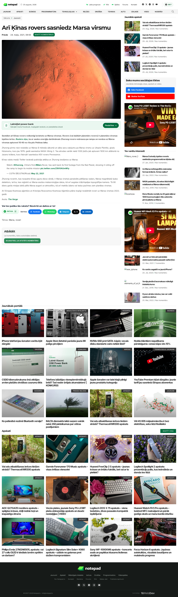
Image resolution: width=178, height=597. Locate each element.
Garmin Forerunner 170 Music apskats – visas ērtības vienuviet (67, 468)
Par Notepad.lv (59, 579)
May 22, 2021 (37, 173)
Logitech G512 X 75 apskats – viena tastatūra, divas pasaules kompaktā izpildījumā (109, 511)
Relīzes (86, 12)
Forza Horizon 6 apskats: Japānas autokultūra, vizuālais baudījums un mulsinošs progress (152, 552)
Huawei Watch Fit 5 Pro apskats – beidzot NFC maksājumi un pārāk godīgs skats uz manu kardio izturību (153, 511)
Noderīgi (159, 12)
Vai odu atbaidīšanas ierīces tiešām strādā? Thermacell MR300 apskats (109, 422)
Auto (123, 12)
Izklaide (134, 12)
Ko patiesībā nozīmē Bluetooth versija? (22, 421)
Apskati (19, 12)
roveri (18, 220)
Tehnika (111, 12)
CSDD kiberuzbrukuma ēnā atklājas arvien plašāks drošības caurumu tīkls (22, 381)
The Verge (13, 199)
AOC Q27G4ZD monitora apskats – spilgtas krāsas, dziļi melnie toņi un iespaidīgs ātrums (20, 511)
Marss (11, 220)
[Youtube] (157, 4)
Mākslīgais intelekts (75, 575)
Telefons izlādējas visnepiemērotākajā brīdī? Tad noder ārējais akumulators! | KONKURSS (66, 382)
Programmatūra (49, 12)
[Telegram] (150, 4)
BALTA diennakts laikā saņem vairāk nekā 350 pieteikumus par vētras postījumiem (65, 424)
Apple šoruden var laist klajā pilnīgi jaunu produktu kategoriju (108, 381)
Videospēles (123, 575)
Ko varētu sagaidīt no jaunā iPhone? (157, 269)
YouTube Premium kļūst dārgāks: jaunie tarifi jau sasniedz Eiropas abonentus (155, 381)
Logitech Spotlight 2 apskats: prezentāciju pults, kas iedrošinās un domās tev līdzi (157, 66)
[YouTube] (99, 585)
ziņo (22, 139)
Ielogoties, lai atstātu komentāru (22, 241)
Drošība (98, 12)
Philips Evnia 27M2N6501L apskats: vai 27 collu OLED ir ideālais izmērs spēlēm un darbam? (22, 552)
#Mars (38, 165)
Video (146, 12)
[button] (173, 12)
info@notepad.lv (47, 593)
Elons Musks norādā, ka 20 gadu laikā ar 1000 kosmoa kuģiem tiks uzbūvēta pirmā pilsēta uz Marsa (158, 197)
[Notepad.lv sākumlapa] (89, 568)
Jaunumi (7, 12)
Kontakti (71, 579)
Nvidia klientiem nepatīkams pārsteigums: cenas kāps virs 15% (152, 342)
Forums (88, 579)
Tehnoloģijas (68, 12)
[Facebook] (143, 4)
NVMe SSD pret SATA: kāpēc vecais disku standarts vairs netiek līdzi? (109, 342)
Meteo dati (103, 579)
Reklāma (80, 579)
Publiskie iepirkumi (117, 579)
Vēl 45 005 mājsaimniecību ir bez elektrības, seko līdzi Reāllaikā (151, 422)
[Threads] (153, 4)
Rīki (95, 579)
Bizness (32, 12)
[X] (84, 585)
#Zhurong (18, 165)
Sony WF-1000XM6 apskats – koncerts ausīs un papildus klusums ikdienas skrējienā (111, 552)
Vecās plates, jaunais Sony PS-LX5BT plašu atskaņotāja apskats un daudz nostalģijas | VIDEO (66, 511)
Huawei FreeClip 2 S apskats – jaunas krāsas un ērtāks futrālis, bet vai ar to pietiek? (157, 50)
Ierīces (88, 575)
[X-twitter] (146, 4)
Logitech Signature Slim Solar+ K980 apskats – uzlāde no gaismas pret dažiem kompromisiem (65, 552)
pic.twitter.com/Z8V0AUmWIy (54, 168)
